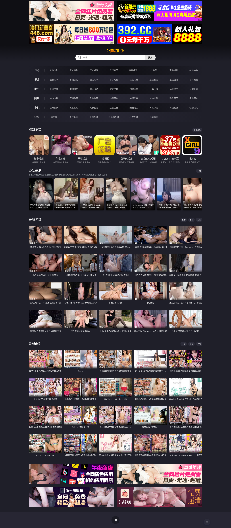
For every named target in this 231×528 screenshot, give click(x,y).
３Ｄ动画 (113, 79)
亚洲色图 (74, 98)
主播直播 (174, 79)
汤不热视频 (113, 117)
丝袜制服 (153, 79)
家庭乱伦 (74, 107)
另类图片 (193, 98)
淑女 (191, 344)
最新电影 (35, 344)
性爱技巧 (193, 107)
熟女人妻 (134, 79)
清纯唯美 (153, 98)
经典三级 (153, 89)
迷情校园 (134, 107)
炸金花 (154, 70)
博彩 (37, 70)
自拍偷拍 (74, 79)
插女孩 (54, 117)
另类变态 (193, 89)
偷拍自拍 (74, 89)
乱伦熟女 (174, 89)
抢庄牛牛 (193, 70)
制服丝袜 (134, 89)
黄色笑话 (174, 107)
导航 (37, 117)
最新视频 (35, 219)
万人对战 (94, 70)
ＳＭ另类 (193, 79)
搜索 (150, 57)
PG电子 (53, 70)
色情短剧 (153, 117)
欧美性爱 (113, 89)
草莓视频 (94, 117)
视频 (37, 79)
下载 (199, 171)
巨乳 (191, 219)
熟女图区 (174, 98)
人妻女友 (94, 107)
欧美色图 (94, 98)
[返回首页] (207, 522)
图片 (37, 98)
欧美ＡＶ (94, 79)
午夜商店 (74, 117)
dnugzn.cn (115, 50)
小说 (37, 107)
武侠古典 (113, 107)
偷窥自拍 (54, 98)
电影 (37, 89)
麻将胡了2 (134, 70)
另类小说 (153, 107)
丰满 (184, 344)
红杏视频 (134, 117)
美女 (184, 219)
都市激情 (54, 107)
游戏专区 (113, 70)
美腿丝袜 (134, 98)
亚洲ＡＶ (54, 79)
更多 (199, 219)
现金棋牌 (174, 70)
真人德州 (74, 70)
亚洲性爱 (54, 89)
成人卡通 (94, 89)
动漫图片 (113, 98)
